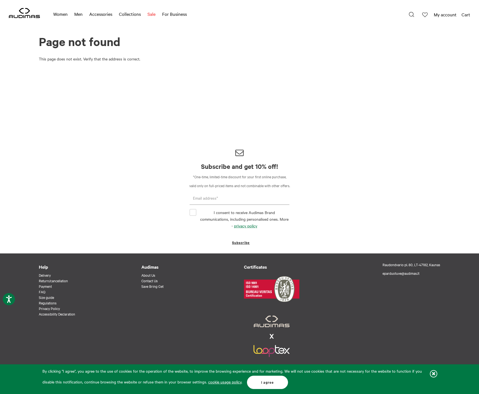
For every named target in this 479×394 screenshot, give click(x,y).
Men (78, 14)
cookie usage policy (224, 382)
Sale (151, 14)
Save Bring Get (152, 286)
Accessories (100, 14)
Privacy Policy (49, 308)
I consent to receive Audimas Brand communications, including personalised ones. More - (244, 219)
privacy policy (245, 225)
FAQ (42, 291)
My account (445, 14)
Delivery (45, 275)
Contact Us (149, 280)
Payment (45, 286)
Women (60, 14)
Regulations (48, 302)
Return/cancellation (53, 280)
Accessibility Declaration (57, 313)
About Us (148, 275)
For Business (174, 14)
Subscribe (241, 242)
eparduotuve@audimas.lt (401, 273)
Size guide (46, 297)
